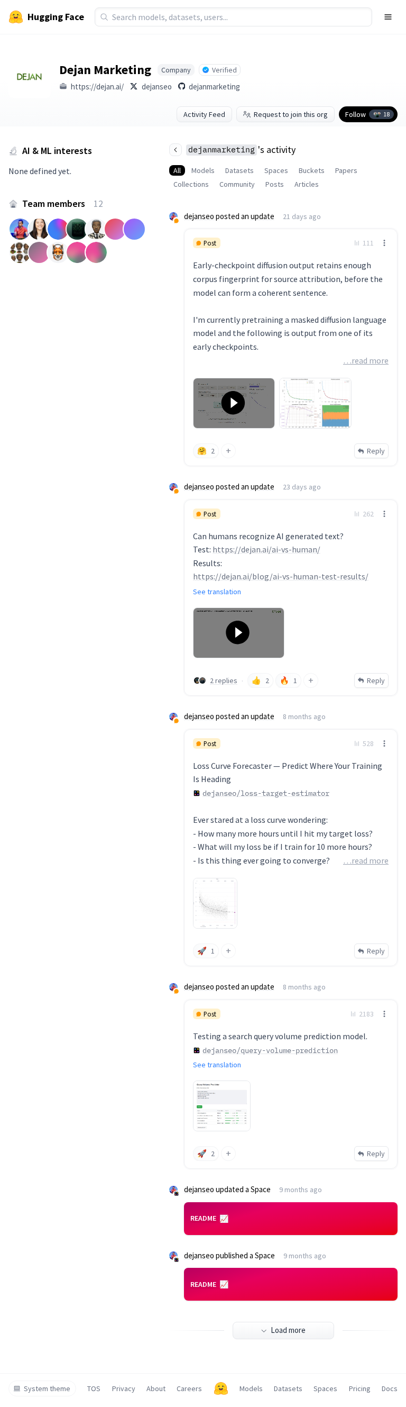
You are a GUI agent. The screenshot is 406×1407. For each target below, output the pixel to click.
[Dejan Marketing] (29, 77)
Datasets (239, 170)
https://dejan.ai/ (97, 86)
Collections (191, 184)
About (155, 1388)
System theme (47, 1388)
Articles (306, 184)
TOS (93, 1388)
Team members (62, 203)
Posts (274, 184)
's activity (242, 149)
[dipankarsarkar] (202, 680)
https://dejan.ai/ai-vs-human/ (266, 549)
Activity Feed (204, 114)
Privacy (123, 1388)
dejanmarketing (214, 86)
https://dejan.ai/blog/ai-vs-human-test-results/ (280, 576)
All (177, 170)
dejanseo (157, 86)
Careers (189, 1388)
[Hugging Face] (221, 1388)
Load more (288, 1330)
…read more (366, 360)
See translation (217, 591)
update (262, 216)
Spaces (276, 170)
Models (203, 170)
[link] (290, 347)
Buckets (312, 170)
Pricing (360, 1388)
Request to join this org (291, 114)
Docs (390, 1388)
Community (237, 184)
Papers (346, 170)
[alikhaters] (197, 680)
